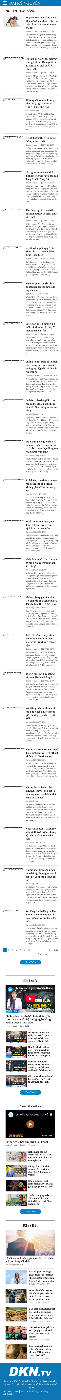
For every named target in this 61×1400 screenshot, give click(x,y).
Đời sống (29, 111)
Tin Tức (8, 1026)
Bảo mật (45, 1391)
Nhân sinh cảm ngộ (33, 31)
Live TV (33, 981)
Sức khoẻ (32, 1321)
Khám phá (33, 1340)
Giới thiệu (7, 1391)
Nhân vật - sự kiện (13, 1145)
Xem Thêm (30, 962)
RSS (16, 1391)
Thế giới (32, 1284)
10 (29, 950)
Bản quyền (7, 1394)
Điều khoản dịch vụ (29, 1391)
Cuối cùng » (43, 954)
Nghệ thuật (30, 294)
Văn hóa (32, 1303)
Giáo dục (29, 494)
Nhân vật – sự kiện (30, 1106)
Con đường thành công (35, 376)
